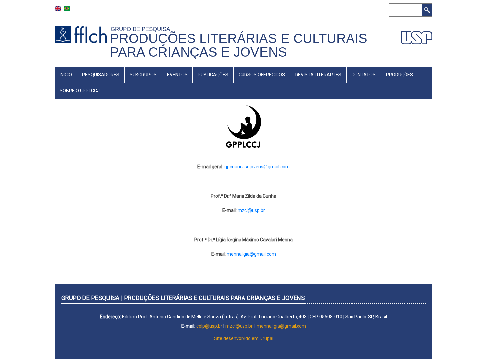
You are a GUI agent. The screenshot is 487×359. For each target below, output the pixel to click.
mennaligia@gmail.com (251, 254)
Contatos (364, 74)
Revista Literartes (318, 74)
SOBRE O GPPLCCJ (80, 90)
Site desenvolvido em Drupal (243, 338)
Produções (399, 74)
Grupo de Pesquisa (142, 29)
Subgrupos (143, 74)
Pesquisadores (100, 74)
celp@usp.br (209, 326)
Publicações (213, 74)
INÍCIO (66, 74)
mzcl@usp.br (251, 210)
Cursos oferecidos (262, 74)
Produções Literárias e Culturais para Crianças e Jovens (238, 45)
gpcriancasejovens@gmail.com (257, 166)
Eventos (177, 74)
